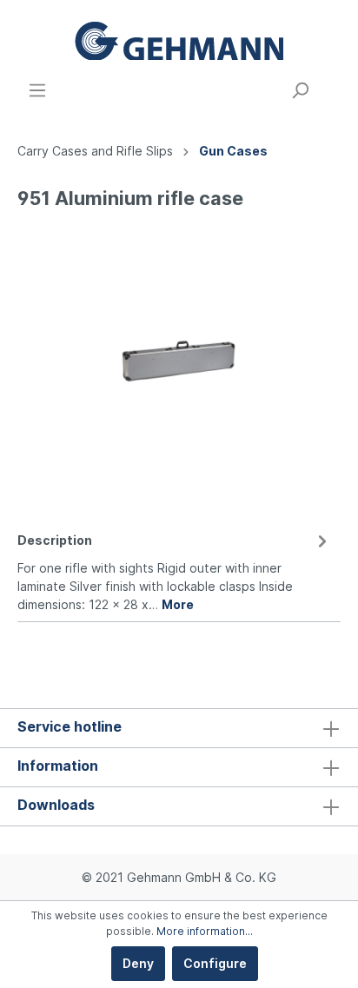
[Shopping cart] (330, 84)
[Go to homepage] (179, 40)
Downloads (56, 804)
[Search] (300, 90)
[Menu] (37, 90)
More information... (204, 931)
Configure (215, 963)
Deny (138, 963)
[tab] (174, 569)
